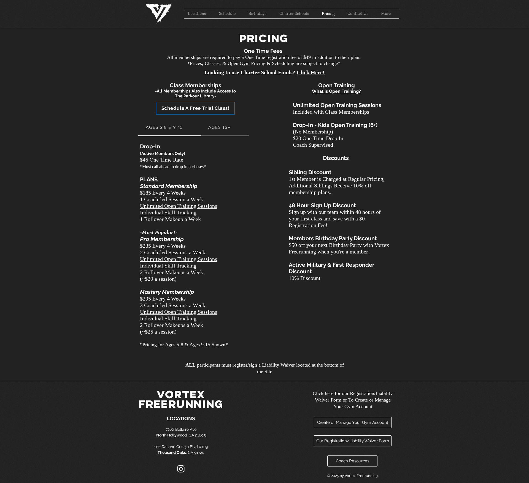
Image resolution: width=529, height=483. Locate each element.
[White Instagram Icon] (181, 469)
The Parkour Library (194, 96)
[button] (195, 108)
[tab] (169, 127)
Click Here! (311, 72)
